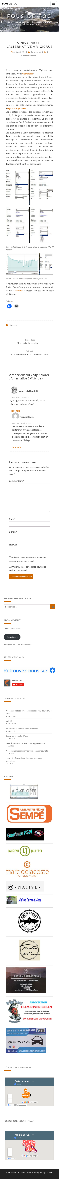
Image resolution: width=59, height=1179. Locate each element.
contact (18, 290)
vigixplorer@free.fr (16, 108)
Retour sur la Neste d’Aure (17, 736)
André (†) (9, 721)
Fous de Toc (9, 3)
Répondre (15, 410)
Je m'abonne (12, 637)
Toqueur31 (37, 52)
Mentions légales (35, 1172)
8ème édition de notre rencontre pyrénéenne (25, 743)
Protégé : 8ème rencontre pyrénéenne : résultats (27, 751)
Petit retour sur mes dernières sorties (22, 728)
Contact (49, 1172)
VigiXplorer (27, 73)
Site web (13, 544)
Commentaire (16, 480)
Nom (12, 518)
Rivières (13, 324)
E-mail (13, 531)
